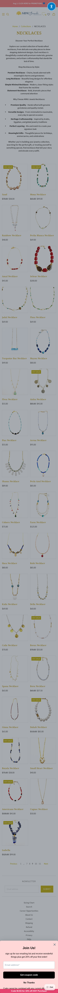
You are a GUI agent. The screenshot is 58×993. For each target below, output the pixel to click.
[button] (51, 6)
